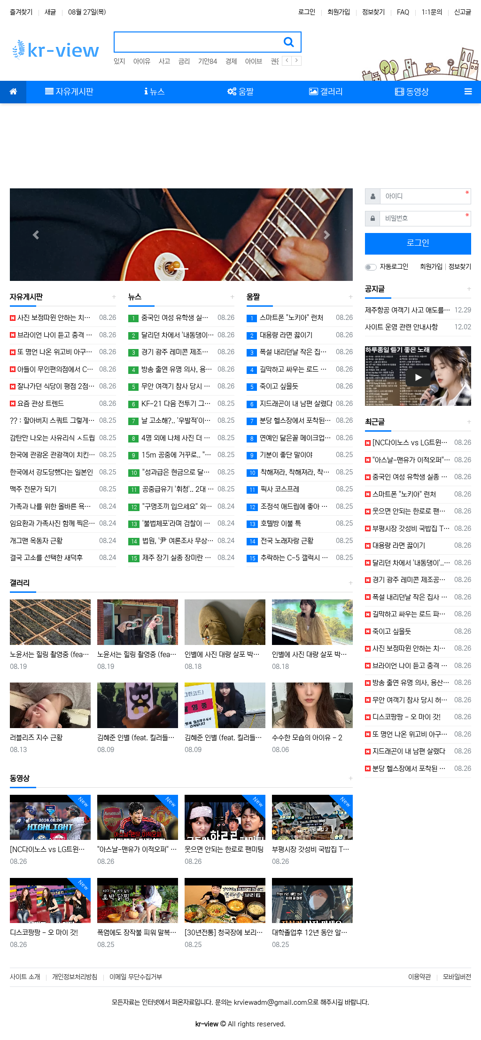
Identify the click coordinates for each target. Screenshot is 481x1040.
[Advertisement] (240, 141)
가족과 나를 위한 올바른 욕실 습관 (53, 507)
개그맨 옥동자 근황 (36, 541)
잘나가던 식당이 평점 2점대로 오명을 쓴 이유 (56, 386)
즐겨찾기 (21, 12)
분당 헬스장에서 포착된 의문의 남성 (291, 421)
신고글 (462, 12)
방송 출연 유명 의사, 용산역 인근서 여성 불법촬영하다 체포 (173, 369)
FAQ (403, 12)
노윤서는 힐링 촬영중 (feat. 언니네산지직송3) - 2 (50, 655)
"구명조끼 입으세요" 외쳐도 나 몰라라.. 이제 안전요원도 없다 (172, 507)
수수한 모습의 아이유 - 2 (307, 738)
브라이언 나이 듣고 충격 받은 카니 (56, 335)
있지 (119, 61)
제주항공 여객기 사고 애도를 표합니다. (408, 310)
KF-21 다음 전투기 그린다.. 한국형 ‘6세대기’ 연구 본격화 (173, 404)
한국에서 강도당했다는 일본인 (51, 472)
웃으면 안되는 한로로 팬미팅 (224, 850)
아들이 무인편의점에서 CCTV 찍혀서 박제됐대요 (56, 369)
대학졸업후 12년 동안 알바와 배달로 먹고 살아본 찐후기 (312, 933)
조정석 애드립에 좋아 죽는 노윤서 (291, 507)
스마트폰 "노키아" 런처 (286, 318)
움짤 (253, 297)
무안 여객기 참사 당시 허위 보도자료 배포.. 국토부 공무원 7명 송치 (173, 386)
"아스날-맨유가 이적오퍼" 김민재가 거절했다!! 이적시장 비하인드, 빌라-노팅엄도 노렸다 (137, 850)
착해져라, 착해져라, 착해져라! (291, 472)
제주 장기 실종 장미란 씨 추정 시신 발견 (172, 558)
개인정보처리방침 (74, 977)
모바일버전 (457, 977)
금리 (184, 61)
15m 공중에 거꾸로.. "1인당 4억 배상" (173, 455)
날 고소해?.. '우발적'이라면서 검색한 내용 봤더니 (173, 421)
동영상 (20, 778)
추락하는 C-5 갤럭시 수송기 (291, 558)
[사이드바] (468, 92)
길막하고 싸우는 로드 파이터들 (291, 369)
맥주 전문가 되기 (33, 489)
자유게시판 (26, 297)
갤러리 (20, 583)
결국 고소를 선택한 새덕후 (46, 558)
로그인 (306, 12)
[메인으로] (13, 92)
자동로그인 (394, 267)
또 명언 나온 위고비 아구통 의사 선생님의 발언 (56, 352)
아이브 (253, 61)
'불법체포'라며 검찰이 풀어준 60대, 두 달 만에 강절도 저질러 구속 (172, 524)
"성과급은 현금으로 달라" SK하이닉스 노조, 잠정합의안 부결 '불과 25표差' (172, 472)
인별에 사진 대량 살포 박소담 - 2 (225, 655)
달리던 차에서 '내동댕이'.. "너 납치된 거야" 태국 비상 (173, 335)
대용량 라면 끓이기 (281, 335)
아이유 (141, 61)
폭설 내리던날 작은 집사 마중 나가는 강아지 (291, 352)
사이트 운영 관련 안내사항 (401, 327)
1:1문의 (431, 12)
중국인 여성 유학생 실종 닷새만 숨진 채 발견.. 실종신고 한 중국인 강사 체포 (173, 318)
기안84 (207, 61)
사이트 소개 (25, 977)
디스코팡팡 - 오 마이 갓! (44, 933)
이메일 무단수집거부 (135, 977)
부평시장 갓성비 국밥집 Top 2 (312, 850)
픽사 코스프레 (274, 489)
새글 (50, 12)
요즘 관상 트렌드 (40, 404)
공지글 (375, 289)
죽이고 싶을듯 (274, 386)
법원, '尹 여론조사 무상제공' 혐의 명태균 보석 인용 (172, 541)
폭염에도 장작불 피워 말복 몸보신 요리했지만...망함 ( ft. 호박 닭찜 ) (137, 933)
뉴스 (134, 297)
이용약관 (419, 977)
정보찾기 (373, 12)
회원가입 (338, 12)
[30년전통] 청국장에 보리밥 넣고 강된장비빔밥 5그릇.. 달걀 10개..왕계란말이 (225, 933)
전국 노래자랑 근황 (281, 541)
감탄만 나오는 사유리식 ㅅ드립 (52, 438)
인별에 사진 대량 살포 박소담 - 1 (312, 655)
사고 (164, 61)
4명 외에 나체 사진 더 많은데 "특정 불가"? (173, 438)
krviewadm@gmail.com (270, 1002)
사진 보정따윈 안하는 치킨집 (56, 318)
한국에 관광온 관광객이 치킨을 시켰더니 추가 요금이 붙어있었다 (53, 455)
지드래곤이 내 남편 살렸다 (291, 404)
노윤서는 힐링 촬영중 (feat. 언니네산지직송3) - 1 (137, 655)
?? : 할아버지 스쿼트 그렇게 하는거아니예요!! (53, 421)
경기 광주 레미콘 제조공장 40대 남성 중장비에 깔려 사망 (173, 352)
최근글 (375, 422)
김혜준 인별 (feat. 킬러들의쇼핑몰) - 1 (225, 738)
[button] (36, 234)
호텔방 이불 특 (275, 524)
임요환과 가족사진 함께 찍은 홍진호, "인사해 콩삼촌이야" (53, 524)
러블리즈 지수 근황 (36, 738)
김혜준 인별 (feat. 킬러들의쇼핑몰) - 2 (137, 738)
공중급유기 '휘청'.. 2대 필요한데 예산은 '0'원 (172, 489)
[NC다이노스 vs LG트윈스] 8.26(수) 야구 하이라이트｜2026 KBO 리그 (50, 850)
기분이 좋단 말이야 (281, 455)
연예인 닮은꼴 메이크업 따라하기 (291, 438)
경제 (231, 61)
